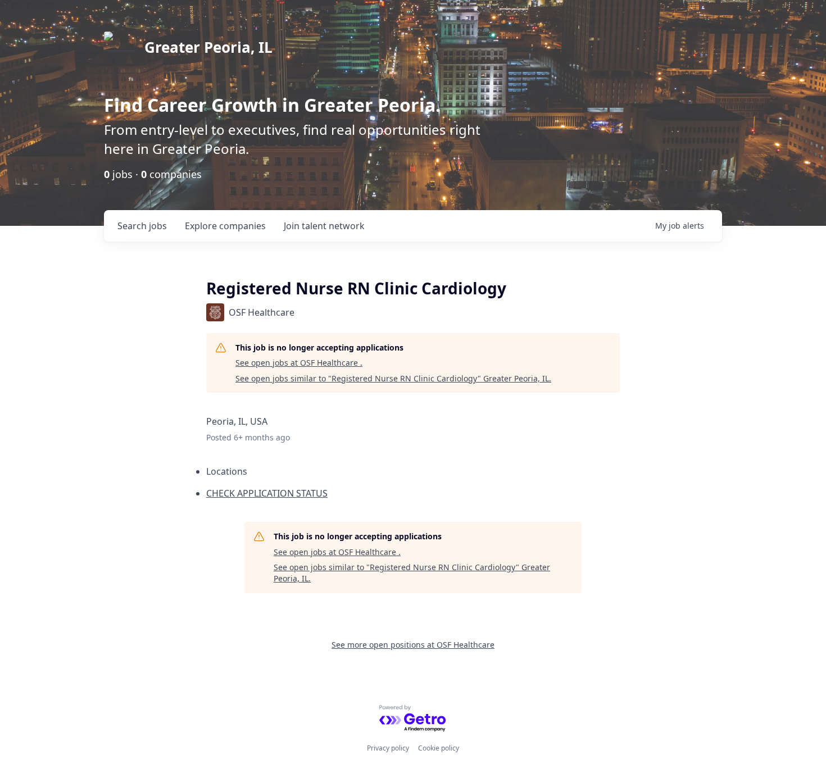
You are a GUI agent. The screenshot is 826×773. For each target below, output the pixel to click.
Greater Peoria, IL (208, 47)
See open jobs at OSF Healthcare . (298, 362)
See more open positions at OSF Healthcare (413, 644)
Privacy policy (388, 748)
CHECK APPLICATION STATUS (267, 493)
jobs (142, 226)
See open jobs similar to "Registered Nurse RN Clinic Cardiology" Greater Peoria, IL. (393, 378)
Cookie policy (438, 748)
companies (225, 226)
